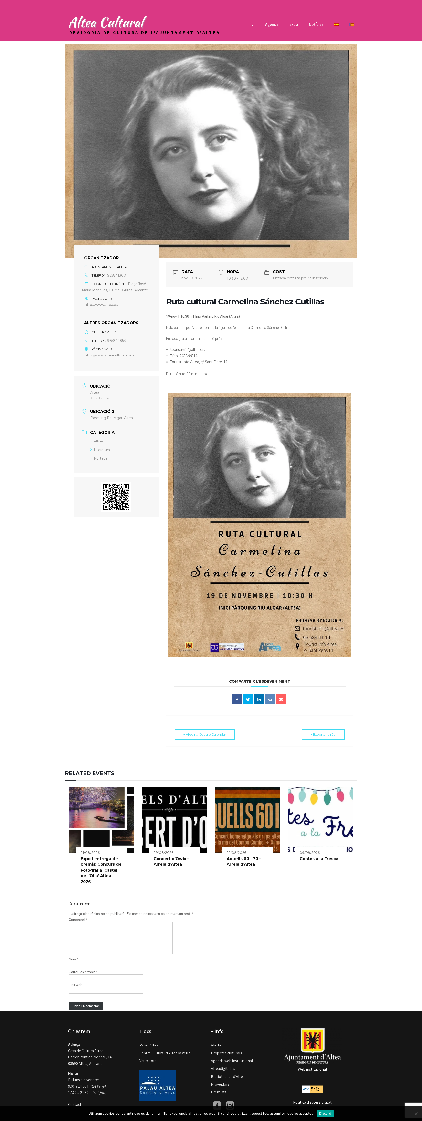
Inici (250, 24)
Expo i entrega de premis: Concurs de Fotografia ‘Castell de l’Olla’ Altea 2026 (101, 870)
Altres (99, 441)
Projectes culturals (226, 1053)
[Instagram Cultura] (230, 1105)
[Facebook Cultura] (217, 1105)
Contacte (75, 1104)
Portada (100, 458)
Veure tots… (149, 1060)
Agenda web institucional (232, 1060)
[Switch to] (336, 26)
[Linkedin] (259, 699)
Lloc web (75, 985)
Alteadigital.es (223, 1068)
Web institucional (312, 1069)
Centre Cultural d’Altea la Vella (164, 1053)
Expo (293, 24)
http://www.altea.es (101, 304)
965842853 (116, 340)
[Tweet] (248, 699)
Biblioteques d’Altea (228, 1076)
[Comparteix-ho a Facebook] (237, 699)
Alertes (217, 1045)
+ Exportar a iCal (323, 734)
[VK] (270, 699)
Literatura (102, 450)
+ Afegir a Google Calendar (204, 734)
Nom (73, 959)
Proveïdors (220, 1084)
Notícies (316, 24)
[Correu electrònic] (281, 699)
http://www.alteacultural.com (109, 355)
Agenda (272, 24)
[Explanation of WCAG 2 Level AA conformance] (312, 1088)
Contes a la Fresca (319, 858)
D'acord (325, 1113)
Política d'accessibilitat (312, 1102)
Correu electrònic (83, 972)
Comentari (78, 920)
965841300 (116, 275)
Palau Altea (148, 1045)
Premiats (218, 1092)
